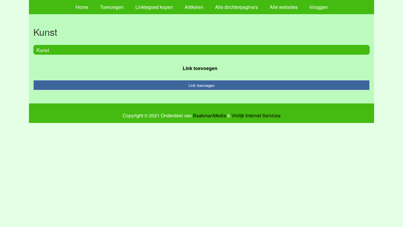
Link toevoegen (200, 68)
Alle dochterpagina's (236, 7)
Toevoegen (112, 7)
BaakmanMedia (209, 116)
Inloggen (318, 7)
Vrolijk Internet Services (256, 116)
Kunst (43, 49)
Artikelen (194, 7)
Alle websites (284, 7)
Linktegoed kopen (154, 7)
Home (82, 7)
